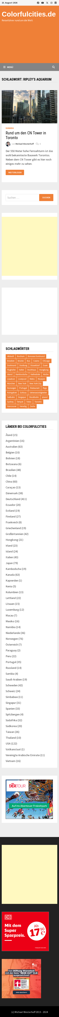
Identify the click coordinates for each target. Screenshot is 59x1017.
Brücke (21, 361)
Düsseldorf (35, 365)
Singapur (22, 397)
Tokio (28, 401)
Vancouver (11, 406)
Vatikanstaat (13, 749)
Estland (10, 510)
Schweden (12, 685)
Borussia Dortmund (36, 356)
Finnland (11, 516)
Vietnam (10, 761)
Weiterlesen (15, 172)
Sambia (10, 673)
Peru (8, 656)
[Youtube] (43, 2)
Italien (9, 557)
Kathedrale (35, 374)
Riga (45, 388)
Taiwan (10, 732)
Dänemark (12, 493)
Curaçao (10, 487)
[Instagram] (52, 2)
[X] (47, 2)
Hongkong (43, 369)
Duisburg (23, 365)
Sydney (10, 401)
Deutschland (13, 499)
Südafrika (11, 720)
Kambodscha (21, 374)
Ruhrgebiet (12, 392)
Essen (45, 365)
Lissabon (11, 379)
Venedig (23, 406)
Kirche (45, 374)
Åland (9, 435)
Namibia (10, 627)
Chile (8, 476)
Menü (10, 67)
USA (8, 743)
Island (9, 374)
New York (22, 383)
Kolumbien (12, 592)
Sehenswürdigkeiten (38, 392)
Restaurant (34, 388)
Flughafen (11, 369)
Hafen (21, 369)
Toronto (38, 401)
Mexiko (10, 621)
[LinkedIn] (55, 2)
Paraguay (11, 650)
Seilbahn (11, 397)
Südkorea (11, 726)
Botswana (12, 464)
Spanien (10, 708)
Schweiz (10, 691)
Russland (11, 668)
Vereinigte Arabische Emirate (23, 755)
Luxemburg (12, 609)
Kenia (9, 586)
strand (45, 397)
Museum (41, 379)
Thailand (11, 737)
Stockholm (34, 397)
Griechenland (13, 528)
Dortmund (11, 365)
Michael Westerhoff (25, 143)
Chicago (46, 361)
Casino (36, 361)
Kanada (10, 128)
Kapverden (12, 580)
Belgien (10, 452)
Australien (11, 446)
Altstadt (10, 356)
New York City (35, 383)
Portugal (23, 388)
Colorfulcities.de (29, 14)
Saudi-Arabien (14, 679)
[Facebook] (38, 2)
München (11, 383)
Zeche (32, 406)
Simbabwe (12, 697)
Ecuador (10, 505)
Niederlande (13, 633)
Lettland (11, 598)
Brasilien (10, 361)
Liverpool (22, 379)
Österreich (12, 644)
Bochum (21, 356)
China (9, 481)
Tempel (20, 401)
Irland (9, 545)
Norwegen (11, 388)
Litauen (10, 604)
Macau (9, 615)
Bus (28, 361)
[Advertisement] (29, 46)
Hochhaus (31, 369)
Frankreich (12, 522)
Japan (9, 563)
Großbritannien (14, 534)
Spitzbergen (13, 714)
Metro (32, 379)
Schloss (23, 392)
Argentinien (12, 441)
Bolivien (10, 458)
